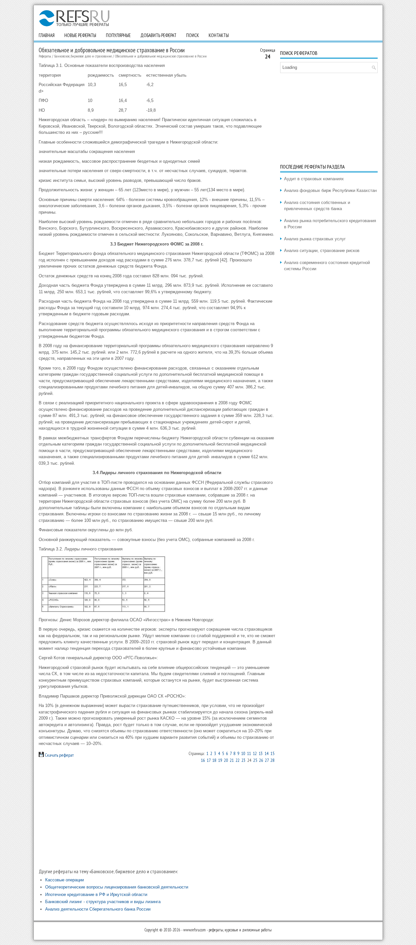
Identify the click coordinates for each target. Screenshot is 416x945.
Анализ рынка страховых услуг (315, 238)
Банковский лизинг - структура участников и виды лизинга (103, 901)
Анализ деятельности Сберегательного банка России (97, 909)
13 (261, 753)
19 (220, 760)
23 (243, 760)
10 (243, 753)
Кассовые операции (64, 879)
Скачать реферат (59, 755)
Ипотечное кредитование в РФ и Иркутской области (96, 894)
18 (214, 760)
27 (266, 760)
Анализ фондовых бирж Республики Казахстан (330, 190)
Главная (47, 35)
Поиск (192, 35)
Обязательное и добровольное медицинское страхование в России (161, 56)
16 (203, 760)
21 (232, 760)
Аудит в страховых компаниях (314, 178)
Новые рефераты (80, 35)
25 (255, 760)
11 (249, 753)
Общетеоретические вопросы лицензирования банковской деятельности (116, 887)
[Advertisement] (157, 815)
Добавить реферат (158, 35)
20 (226, 760)
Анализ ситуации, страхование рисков (321, 250)
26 (261, 760)
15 (272, 753)
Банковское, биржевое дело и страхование (83, 56)
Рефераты (45, 56)
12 (255, 753)
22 (238, 760)
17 (208, 760)
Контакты (219, 35)
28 (272, 760)
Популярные (118, 35)
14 (266, 753)
